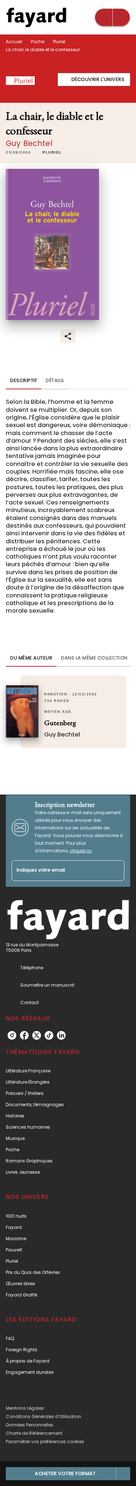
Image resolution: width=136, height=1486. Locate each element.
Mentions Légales (25, 1408)
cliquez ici (81, 851)
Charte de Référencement (34, 1433)
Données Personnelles (29, 1425)
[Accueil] (36, 17)
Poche (37, 41)
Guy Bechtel (29, 143)
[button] (94, 79)
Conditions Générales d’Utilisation (43, 1416)
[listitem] (12, 1035)
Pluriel (59, 41)
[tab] (23, 380)
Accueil (14, 41)
